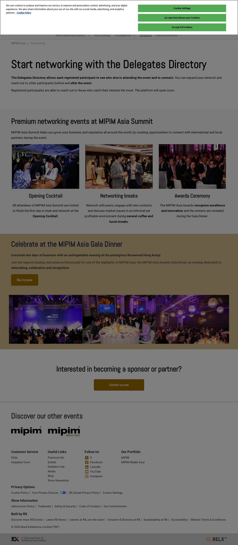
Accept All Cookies (182, 27)
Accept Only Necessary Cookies (182, 17)
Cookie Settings (182, 8)
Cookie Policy (24, 12)
